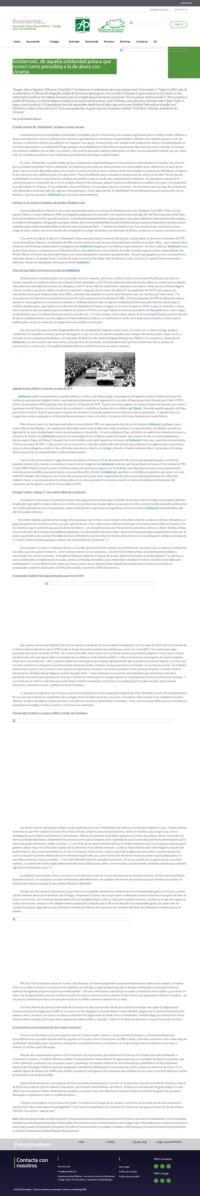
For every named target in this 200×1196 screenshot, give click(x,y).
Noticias (125, 41)
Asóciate (74, 41)
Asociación (33, 41)
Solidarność (54, 194)
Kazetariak (91, 41)
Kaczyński (156, 310)
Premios (109, 41)
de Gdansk (134, 408)
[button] (63, 1142)
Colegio (54, 41)
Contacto (142, 41)
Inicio (17, 41)
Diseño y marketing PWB (74, 1189)
